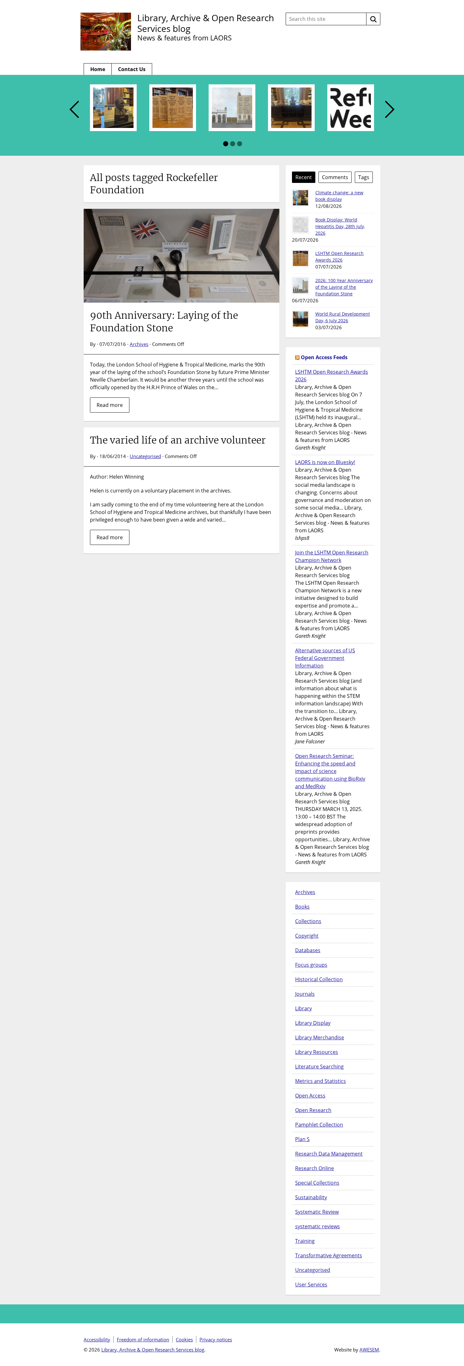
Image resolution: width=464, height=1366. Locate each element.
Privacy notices (215, 1339)
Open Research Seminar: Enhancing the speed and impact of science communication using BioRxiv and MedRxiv (330, 771)
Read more (110, 405)
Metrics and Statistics (320, 1081)
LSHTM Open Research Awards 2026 (331, 375)
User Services (311, 1284)
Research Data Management (329, 1153)
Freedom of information (143, 1339)
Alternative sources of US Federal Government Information (325, 658)
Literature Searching (319, 1066)
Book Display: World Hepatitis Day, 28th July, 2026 (340, 226)
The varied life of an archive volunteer (178, 440)
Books (302, 906)
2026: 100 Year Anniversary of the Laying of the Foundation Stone (344, 287)
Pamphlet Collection (319, 1124)
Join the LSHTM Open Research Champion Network (331, 556)
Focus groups (311, 964)
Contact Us (132, 69)
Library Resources (316, 1052)
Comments (335, 177)
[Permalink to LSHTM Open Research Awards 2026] (300, 258)
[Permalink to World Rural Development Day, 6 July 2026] (300, 319)
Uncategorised (145, 456)
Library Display (312, 1022)
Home (97, 69)
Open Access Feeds (324, 357)
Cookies (184, 1339)
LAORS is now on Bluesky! (325, 462)
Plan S (302, 1139)
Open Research (313, 1110)
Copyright (306, 935)
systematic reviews (317, 1226)
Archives (139, 344)
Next (390, 110)
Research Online (314, 1168)
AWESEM (369, 1349)
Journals (305, 993)
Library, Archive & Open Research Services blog (205, 23)
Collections (308, 921)
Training (305, 1240)
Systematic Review (317, 1211)
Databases (307, 950)
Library (303, 1008)
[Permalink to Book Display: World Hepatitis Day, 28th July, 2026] (300, 224)
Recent (303, 177)
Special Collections (317, 1182)
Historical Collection (319, 979)
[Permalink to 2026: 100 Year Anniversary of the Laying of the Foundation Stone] (300, 285)
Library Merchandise (319, 1037)
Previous (74, 110)
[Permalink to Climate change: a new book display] (300, 197)
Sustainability (311, 1197)
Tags (363, 177)
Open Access (310, 1095)
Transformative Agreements (328, 1255)
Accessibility (97, 1339)
